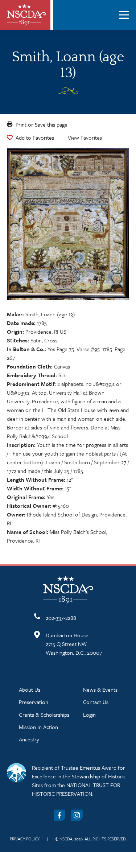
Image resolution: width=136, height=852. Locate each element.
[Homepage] (26, 15)
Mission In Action (38, 727)
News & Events (100, 689)
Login (89, 715)
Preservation (33, 702)
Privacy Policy (25, 839)
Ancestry (29, 739)
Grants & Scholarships (44, 715)
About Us (29, 689)
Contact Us (95, 702)
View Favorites (85, 137)
